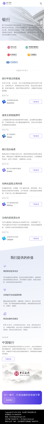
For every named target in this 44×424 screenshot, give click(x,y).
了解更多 (36, 102)
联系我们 (9, 400)
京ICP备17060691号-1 (12, 419)
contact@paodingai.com (17, 417)
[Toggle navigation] (41, 3)
